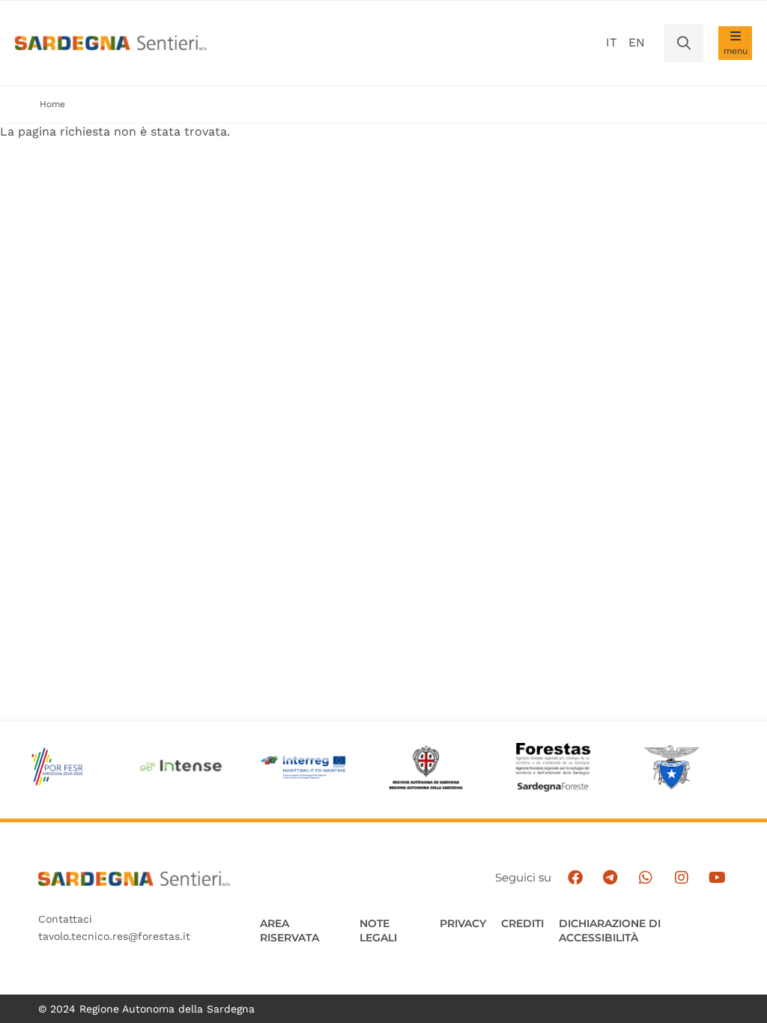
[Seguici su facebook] (574, 877)
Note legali (378, 931)
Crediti (522, 923)
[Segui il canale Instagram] (681, 877)
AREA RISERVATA (289, 931)
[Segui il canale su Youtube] (717, 877)
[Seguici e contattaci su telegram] (610, 877)
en (636, 42)
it (611, 42)
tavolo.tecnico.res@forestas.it (114, 936)
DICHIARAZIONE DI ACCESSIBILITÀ (610, 931)
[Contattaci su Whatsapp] (646, 877)
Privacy (463, 923)
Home (52, 104)
